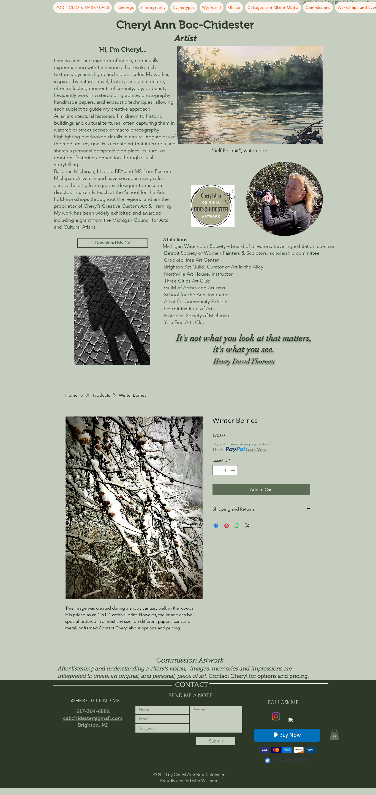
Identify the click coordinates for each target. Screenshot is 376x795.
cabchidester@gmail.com (92, 718)
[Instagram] (276, 716)
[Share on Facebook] (216, 525)
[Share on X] (247, 525)
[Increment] (233, 470)
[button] (334, 734)
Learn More (256, 449)
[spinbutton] (225, 470)
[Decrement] (216, 470)
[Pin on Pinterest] (226, 525)
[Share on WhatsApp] (237, 525)
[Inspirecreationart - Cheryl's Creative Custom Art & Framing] (292, 722)
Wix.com (210, 780)
